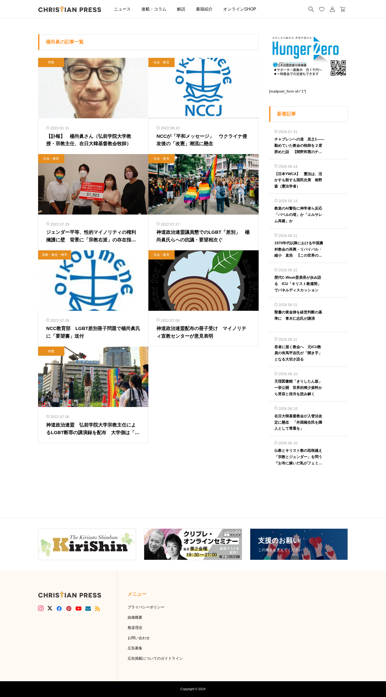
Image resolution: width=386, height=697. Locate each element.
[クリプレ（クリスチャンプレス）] (69, 9)
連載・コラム (153, 9)
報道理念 (135, 627)
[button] (269, 9)
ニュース (122, 9)
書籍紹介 (204, 9)
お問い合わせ (139, 638)
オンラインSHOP (239, 9)
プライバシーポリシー (146, 607)
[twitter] (50, 608)
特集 (51, 62)
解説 (181, 9)
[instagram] (41, 608)
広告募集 (135, 648)
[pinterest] (69, 608)
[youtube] (78, 608)
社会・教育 (161, 62)
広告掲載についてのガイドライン (155, 658)
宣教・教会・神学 (54, 255)
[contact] (88, 608)
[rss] (97, 608)
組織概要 (135, 617)
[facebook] (59, 608)
